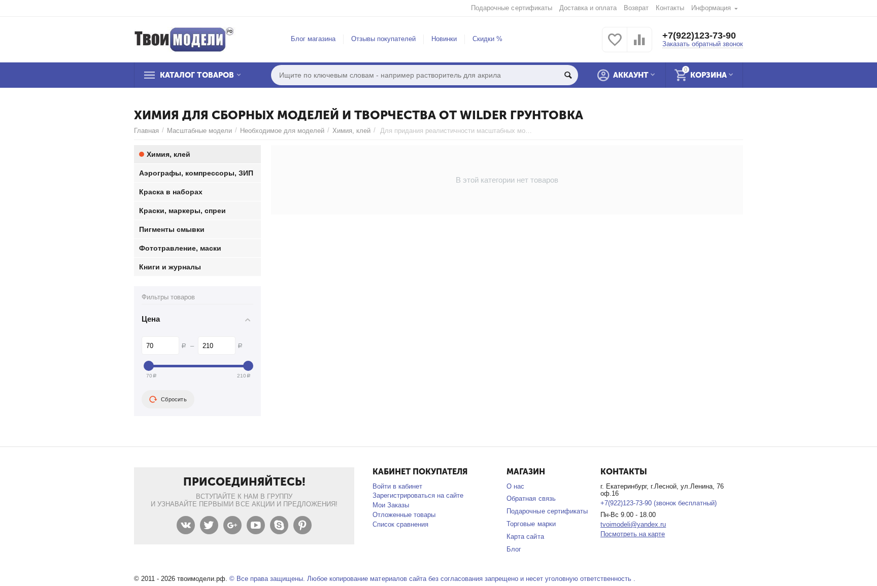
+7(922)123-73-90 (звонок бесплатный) (658, 503)
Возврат (636, 8)
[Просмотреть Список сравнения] (639, 45)
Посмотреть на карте (632, 534)
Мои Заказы (391, 505)
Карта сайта (525, 536)
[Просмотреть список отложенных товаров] (614, 45)
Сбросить (174, 399)
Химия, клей (351, 130)
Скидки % (487, 39)
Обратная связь (531, 498)
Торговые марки (531, 524)
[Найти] (568, 75)
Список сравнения (400, 524)
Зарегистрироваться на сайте (418, 495)
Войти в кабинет (397, 486)
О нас (515, 486)
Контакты (670, 8)
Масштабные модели (199, 130)
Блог (514, 549)
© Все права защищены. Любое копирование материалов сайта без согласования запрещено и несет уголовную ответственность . (432, 578)
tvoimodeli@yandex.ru (633, 524)
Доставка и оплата (588, 8)
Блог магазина (313, 39)
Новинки (444, 39)
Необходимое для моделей (282, 130)
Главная (146, 130)
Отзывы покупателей (383, 39)
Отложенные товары (404, 515)
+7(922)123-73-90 (699, 35)
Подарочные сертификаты (511, 8)
